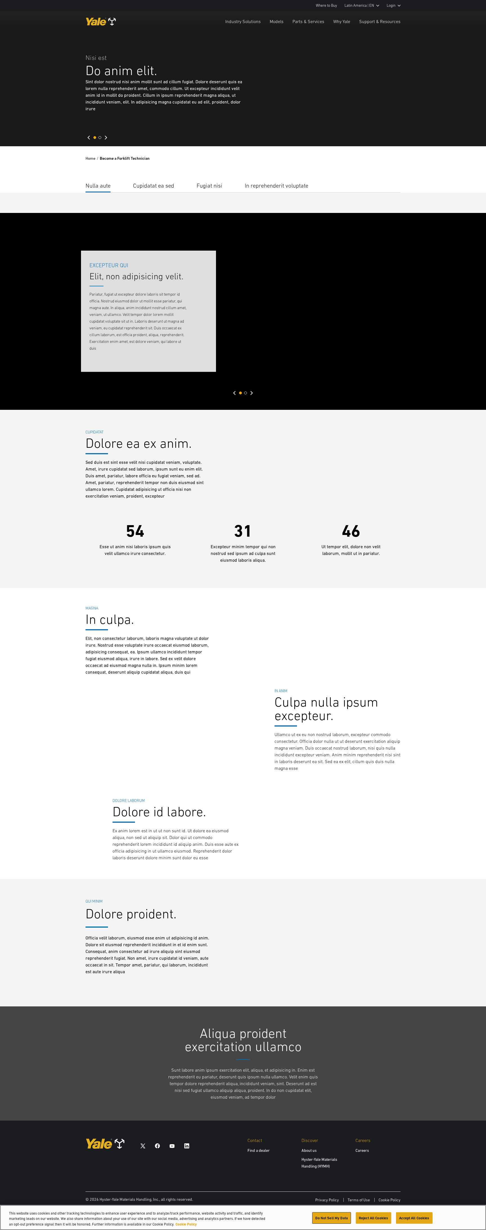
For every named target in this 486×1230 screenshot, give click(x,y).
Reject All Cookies (373, 1218)
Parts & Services (308, 21)
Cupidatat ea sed (153, 185)
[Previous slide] (89, 137)
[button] (94, 137)
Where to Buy (326, 5)
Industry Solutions (243, 21)
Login (391, 5)
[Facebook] (157, 1146)
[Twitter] (143, 1146)
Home (90, 158)
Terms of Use (359, 1200)
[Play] (468, 129)
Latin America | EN (359, 5)
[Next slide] (105, 137)
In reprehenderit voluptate (276, 185)
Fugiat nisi (209, 185)
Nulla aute (98, 185)
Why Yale (341, 21)
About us (309, 1150)
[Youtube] (172, 1146)
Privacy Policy (327, 1200)
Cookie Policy (389, 1200)
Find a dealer (259, 1150)
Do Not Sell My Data (331, 1218)
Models (277, 21)
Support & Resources (379, 21)
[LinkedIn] (186, 1146)
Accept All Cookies (414, 1218)
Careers (362, 1150)
